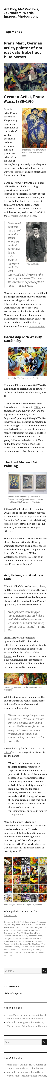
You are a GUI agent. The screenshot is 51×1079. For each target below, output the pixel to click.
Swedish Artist (22, 944)
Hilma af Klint (21, 936)
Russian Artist (9, 944)
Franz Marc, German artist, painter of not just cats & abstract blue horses (23, 50)
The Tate (24, 947)
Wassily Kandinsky (33, 949)
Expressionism (37, 326)
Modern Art (37, 938)
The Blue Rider (34, 944)
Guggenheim (17, 814)
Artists (33, 922)
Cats (17, 927)
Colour (32, 927)
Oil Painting (27, 941)
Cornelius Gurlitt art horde (22, 216)
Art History (26, 922)
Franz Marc (35, 933)
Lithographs (9, 938)
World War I (30, 952)
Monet (7, 941)
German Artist (10, 936)
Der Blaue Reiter (16, 930)
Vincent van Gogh (18, 949)
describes (23, 557)
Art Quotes (15, 925)
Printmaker (37, 941)
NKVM (37, 407)
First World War (23, 933)
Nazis (12, 941)
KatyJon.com (10, 915)
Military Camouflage (23, 938)
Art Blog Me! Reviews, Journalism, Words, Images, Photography (21, 12)
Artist (23, 925)
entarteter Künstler (32, 930)
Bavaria (42, 925)
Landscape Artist (35, 936)
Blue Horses (9, 927)
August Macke (32, 925)
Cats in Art (23, 927)
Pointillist (19, 171)
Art (8, 925)
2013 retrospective (28, 516)
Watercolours (9, 952)
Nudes (18, 941)
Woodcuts (20, 952)
